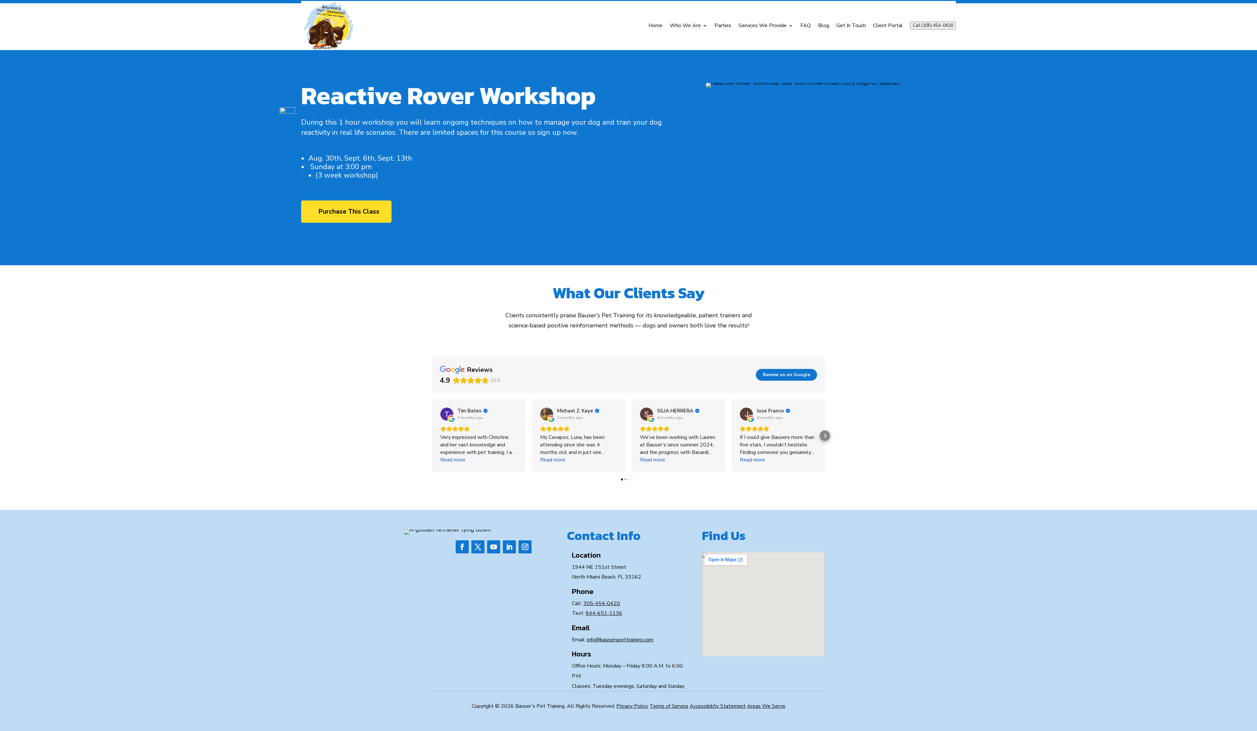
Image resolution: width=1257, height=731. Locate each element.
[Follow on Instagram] (525, 546)
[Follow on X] (477, 546)
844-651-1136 (604, 613)
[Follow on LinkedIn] (509, 546)
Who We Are (685, 25)
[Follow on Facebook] (462, 546)
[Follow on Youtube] (493, 546)
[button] (432, 435)
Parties (723, 25)
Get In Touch (851, 25)
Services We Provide (762, 25)
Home (655, 25)
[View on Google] (446, 414)
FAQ (805, 25)
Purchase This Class (348, 211)
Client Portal (888, 25)
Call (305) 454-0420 (933, 25)
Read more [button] (452, 459)
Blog (823, 25)
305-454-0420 (601, 603)
